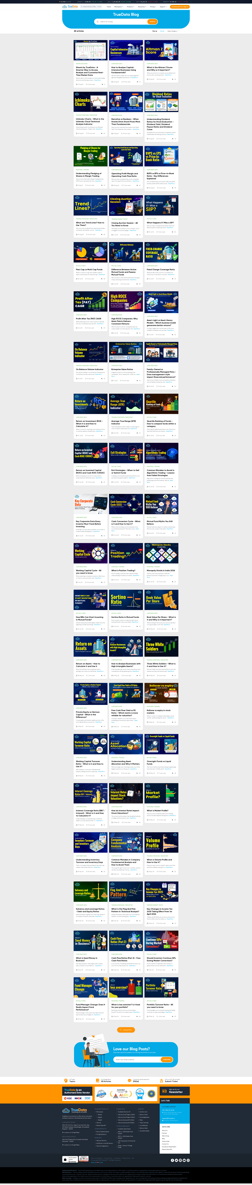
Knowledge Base (144, 1117)
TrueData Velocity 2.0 (124, 1112)
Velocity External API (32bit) (126, 1120)
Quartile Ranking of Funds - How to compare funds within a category (161, 423)
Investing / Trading (82, 170)
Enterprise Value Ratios (122, 370)
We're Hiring (165, 1136)
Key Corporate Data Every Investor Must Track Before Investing (88, 524)
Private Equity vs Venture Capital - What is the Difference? (88, 714)
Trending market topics (119, 219)
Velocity (98, 1123)
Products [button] (130, 7)
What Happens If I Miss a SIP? (160, 223)
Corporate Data (116, 64)
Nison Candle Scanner (102, 1132)
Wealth (100, 1120)
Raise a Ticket (144, 1114)
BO (133, 1158)
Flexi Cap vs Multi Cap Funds (89, 270)
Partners (164, 1133)
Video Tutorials (144, 1123)
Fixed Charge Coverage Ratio (161, 270)
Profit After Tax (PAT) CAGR (88, 319)
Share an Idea (143, 1128)
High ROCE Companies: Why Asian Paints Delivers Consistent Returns (124, 321)
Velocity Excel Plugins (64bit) (126, 1117)
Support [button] (162, 7)
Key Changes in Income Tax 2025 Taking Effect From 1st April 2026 (159, 911)
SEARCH (152, 21)
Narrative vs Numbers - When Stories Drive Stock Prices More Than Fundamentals (125, 121)
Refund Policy (126, 1158)
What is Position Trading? (123, 571)
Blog (163, 1138)
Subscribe (166, 1059)
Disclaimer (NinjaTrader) (169, 1147)
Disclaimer (117, 1158)
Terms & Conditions (96, 1158)
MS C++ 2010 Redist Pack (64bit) (125, 1137)
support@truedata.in (168, 1118)
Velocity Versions (101, 1140)
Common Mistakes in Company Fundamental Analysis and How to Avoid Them (125, 862)
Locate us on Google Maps (71, 1132)
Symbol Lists (143, 1112)
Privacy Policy (108, 1158)
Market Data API (101, 1125)
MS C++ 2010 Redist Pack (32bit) (125, 1132)
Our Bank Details (144, 1131)
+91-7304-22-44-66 (168, 1110)
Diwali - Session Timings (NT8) (125, 1146)
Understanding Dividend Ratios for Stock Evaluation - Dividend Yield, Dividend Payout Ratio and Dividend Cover (160, 124)
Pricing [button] (152, 7)
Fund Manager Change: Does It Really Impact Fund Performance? (90, 1007)
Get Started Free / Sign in (180, 7)
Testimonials (165, 1141)
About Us (165, 1130)
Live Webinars (144, 1125)
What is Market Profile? (157, 811)
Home (109, 7)
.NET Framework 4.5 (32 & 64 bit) (126, 1142)
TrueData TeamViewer (124, 1129)
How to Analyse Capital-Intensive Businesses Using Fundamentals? (123, 70)
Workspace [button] (118, 7)
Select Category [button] (172, 31)
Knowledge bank (82, 64)
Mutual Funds (151, 219)
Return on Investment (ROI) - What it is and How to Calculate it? (89, 423)
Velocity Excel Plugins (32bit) (126, 1114)
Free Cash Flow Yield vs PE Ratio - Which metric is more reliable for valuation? (124, 713)
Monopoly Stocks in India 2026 (161, 571)
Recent (162, 31)
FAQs (141, 1120)
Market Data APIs (167, 1149)
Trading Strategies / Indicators (86, 115)
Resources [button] (141, 7)
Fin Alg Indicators (101, 1134)
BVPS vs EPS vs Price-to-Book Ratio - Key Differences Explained (160, 176)
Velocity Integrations (102, 1146)
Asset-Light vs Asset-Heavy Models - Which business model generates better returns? (161, 323)
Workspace (99, 1112)
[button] (91, 7)
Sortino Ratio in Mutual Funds (125, 617)
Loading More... (125, 1031)
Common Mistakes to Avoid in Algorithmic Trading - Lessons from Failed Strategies (160, 473)
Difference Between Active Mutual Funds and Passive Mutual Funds (123, 272)
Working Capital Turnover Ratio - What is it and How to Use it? (89, 764)
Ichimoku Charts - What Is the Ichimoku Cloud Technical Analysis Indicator (90, 121)
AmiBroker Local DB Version (104, 1143)
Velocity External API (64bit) (126, 1123)
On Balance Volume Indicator (89, 370)
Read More (97, 80)
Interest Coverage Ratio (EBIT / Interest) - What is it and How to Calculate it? (90, 813)
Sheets (100, 1114)
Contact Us (165, 1144)
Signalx (100, 1117)
